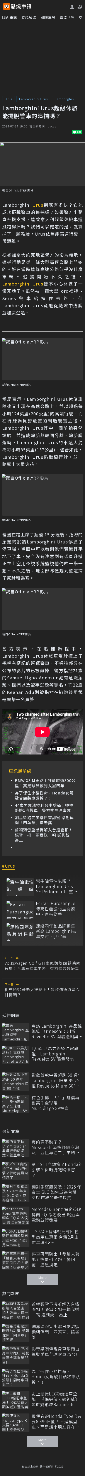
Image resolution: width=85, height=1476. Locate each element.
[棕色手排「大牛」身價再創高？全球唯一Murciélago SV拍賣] (15, 1104)
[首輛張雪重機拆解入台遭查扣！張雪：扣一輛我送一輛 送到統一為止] (15, 1310)
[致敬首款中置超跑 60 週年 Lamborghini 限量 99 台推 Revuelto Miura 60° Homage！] (15, 1081)
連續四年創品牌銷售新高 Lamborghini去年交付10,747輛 (56, 931)
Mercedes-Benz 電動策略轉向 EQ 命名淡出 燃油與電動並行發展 (57, 1215)
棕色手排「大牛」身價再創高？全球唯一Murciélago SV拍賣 (56, 1103)
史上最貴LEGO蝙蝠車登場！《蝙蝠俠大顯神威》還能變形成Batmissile (56, 1399)
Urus (8, 99)
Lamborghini (64, 99)
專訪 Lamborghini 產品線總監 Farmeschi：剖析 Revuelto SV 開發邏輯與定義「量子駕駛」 (57, 1031)
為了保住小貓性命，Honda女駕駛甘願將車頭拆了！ (44, 795)
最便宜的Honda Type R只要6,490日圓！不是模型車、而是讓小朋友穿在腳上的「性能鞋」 (57, 1421)
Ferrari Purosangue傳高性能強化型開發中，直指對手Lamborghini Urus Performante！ (55, 909)
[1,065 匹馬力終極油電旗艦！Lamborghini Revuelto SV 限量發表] (15, 1055)
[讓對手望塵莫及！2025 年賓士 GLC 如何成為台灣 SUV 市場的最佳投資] (15, 1193)
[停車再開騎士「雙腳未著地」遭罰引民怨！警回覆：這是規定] (15, 1260)
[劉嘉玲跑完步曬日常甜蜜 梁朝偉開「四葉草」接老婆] (15, 1333)
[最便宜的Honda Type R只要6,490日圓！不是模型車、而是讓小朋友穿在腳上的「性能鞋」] (15, 1422)
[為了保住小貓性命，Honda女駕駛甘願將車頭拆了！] (15, 1378)
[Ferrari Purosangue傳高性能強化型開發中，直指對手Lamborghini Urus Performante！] (20, 910)
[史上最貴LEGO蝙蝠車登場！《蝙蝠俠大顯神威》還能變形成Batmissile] (15, 1400)
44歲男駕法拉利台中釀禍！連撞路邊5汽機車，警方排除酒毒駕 (44, 808)
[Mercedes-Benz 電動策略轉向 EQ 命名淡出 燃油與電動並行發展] (15, 1216)
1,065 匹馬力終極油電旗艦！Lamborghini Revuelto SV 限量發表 (55, 1054)
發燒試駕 (28, 17)
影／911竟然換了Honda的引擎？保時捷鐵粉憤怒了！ (57, 1170)
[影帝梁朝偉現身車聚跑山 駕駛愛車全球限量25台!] (15, 1355)
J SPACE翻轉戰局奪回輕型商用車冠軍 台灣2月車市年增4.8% (55, 1237)
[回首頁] (21, 6)
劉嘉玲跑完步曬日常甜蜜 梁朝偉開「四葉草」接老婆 (44, 820)
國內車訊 (9, 17)
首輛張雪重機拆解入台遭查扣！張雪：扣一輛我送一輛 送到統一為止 (44, 834)
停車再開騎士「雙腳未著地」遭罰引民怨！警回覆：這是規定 (56, 1259)
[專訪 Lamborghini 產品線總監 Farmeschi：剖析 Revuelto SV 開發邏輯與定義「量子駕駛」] (15, 1032)
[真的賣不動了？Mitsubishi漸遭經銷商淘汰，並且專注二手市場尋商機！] (15, 1148)
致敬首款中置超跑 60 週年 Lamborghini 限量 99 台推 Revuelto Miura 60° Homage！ (57, 1080)
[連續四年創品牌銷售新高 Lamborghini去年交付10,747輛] (20, 932)
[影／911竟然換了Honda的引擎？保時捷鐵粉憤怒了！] (15, 1171)
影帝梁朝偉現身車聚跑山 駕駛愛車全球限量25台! (56, 1351)
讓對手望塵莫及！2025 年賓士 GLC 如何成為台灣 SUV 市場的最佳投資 (57, 1192)
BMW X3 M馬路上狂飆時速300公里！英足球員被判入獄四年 (45, 783)
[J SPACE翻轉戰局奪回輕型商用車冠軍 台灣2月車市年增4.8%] (15, 1238)
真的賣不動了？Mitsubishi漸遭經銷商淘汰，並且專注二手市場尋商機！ (56, 1147)
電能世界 (67, 17)
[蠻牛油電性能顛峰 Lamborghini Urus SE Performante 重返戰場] (20, 887)
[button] (79, 6)
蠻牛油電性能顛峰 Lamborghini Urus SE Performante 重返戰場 (57, 886)
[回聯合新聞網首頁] (6, 6)
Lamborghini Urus (33, 99)
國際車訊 (48, 17)
